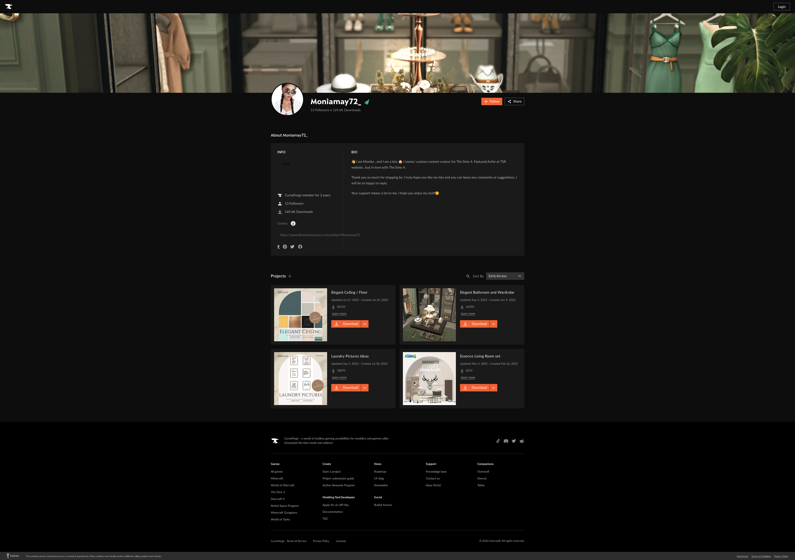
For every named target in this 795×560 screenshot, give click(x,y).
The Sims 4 (278, 492)
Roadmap (380, 471)
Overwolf (483, 471)
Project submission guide (338, 478)
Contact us (433, 478)
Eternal (481, 478)
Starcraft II (277, 499)
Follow (495, 101)
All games (277, 471)
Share (517, 101)
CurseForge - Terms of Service (288, 541)
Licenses (341, 541)
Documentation (333, 512)
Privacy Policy (321, 541)
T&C (325, 518)
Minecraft (277, 478)
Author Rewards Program (339, 485)
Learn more (339, 313)
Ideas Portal (433, 485)
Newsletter (381, 485)
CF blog (379, 478)
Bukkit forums (383, 505)
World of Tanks (280, 519)
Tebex (481, 485)
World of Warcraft (282, 485)
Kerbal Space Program (285, 505)
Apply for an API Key (336, 505)
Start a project (332, 471)
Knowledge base (436, 471)
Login (782, 6)
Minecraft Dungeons (284, 512)
